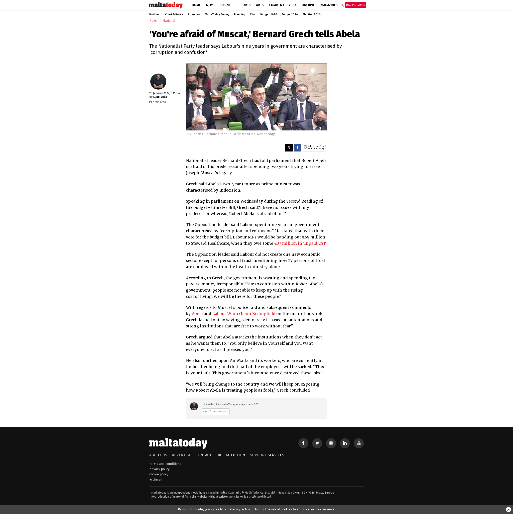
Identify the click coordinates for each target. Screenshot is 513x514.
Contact (204, 455)
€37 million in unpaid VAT (299, 243)
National (154, 14)
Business (227, 5)
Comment (276, 5)
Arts (260, 5)
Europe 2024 (290, 14)
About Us (158, 455)
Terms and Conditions (165, 464)
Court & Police (174, 14)
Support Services (267, 455)
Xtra (252, 14)
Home (196, 5)
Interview (194, 14)
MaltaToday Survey (217, 14)
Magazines (329, 5)
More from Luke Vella (215, 411)
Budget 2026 (268, 14)
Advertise (181, 455)
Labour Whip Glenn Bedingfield (243, 313)
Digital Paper (355, 5)
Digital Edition (230, 455)
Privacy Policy (159, 469)
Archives (309, 5)
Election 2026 (311, 14)
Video (293, 5)
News (210, 5)
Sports (244, 5)
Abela (197, 313)
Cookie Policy (158, 474)
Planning (239, 14)
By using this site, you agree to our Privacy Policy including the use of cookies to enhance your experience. (256, 509)
